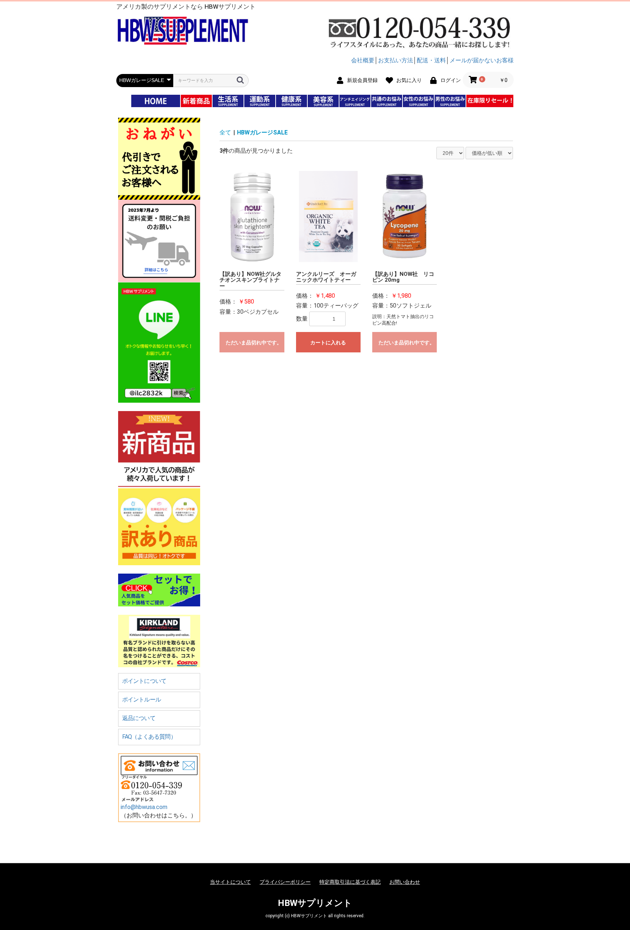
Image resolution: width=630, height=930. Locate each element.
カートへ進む (342, 472)
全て (225, 132)
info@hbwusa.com (144, 807)
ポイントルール (141, 699)
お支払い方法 (395, 60)
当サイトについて (230, 882)
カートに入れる (328, 342)
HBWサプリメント (315, 903)
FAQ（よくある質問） (149, 736)
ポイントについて (144, 680)
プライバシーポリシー (285, 882)
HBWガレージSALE (262, 132)
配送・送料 (431, 60)
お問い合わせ (404, 882)
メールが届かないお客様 (482, 60)
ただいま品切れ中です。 (254, 342)
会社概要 (362, 60)
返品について (138, 718)
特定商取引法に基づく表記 (350, 882)
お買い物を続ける (292, 472)
